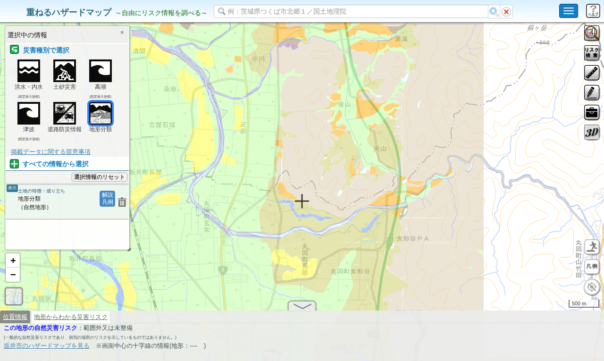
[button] (13, 260)
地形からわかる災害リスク (71, 316)
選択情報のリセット (99, 177)
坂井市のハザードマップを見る (47, 345)
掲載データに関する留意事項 (51, 151)
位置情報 (15, 316)
